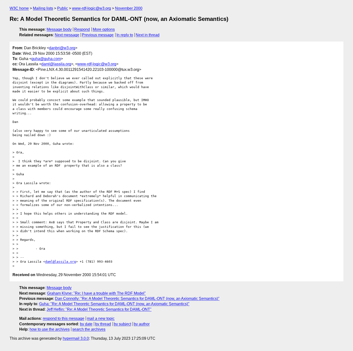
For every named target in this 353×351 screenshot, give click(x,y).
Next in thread (147, 35)
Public (62, 8)
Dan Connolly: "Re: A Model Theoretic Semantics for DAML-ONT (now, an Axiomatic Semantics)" (137, 299)
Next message (67, 35)
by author (142, 324)
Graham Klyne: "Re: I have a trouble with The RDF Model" (96, 293)
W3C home (19, 8)
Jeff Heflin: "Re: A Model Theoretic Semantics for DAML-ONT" (99, 309)
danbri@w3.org (62, 48)
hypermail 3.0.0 (76, 338)
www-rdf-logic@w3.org (91, 8)
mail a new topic (101, 318)
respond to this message (63, 318)
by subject (122, 324)
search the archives (88, 329)
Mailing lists (43, 8)
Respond (82, 29)
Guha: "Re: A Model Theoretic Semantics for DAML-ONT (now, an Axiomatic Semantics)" (114, 304)
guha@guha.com (46, 59)
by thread (103, 324)
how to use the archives (50, 329)
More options (104, 29)
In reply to (124, 35)
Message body (59, 29)
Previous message (98, 35)
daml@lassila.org (56, 64)
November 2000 (128, 8)
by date (86, 324)
